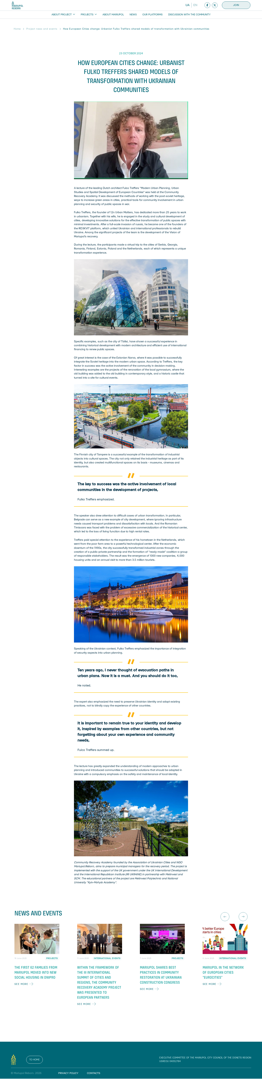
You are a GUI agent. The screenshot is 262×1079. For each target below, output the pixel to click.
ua (188, 5)
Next (243, 916)
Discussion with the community (189, 14)
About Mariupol (113, 14)
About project (62, 14)
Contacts (93, 1073)
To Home (34, 1059)
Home (17, 29)
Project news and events (41, 29)
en (195, 5)
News (133, 14)
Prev (224, 916)
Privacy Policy (68, 1073)
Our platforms (152, 14)
